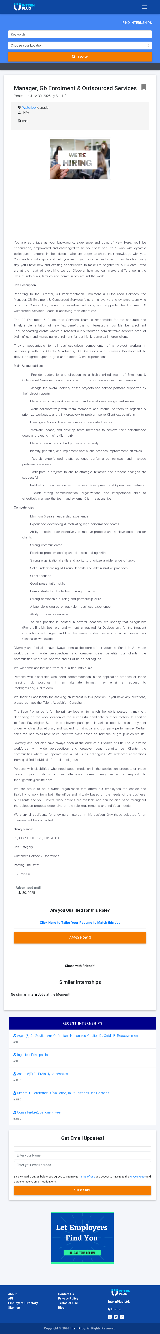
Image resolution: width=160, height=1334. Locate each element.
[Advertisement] (80, 209)
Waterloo (29, 108)
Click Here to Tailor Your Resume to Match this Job (80, 923)
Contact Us (66, 1294)
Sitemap (14, 1307)
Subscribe (81, 1190)
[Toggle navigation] (144, 7)
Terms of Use (87, 1176)
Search (82, 56)
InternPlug (77, 1328)
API (10, 1298)
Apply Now (79, 938)
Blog (61, 1307)
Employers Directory (23, 1303)
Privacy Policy (138, 1176)
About (12, 1294)
